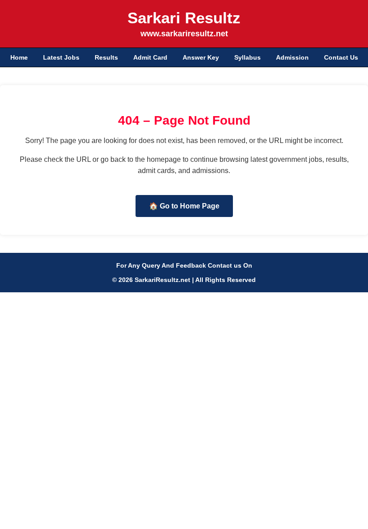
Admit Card (150, 57)
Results (106, 57)
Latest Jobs (61, 57)
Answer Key (201, 57)
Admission (292, 57)
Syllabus (247, 57)
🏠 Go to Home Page (184, 206)
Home (19, 57)
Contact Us (341, 57)
